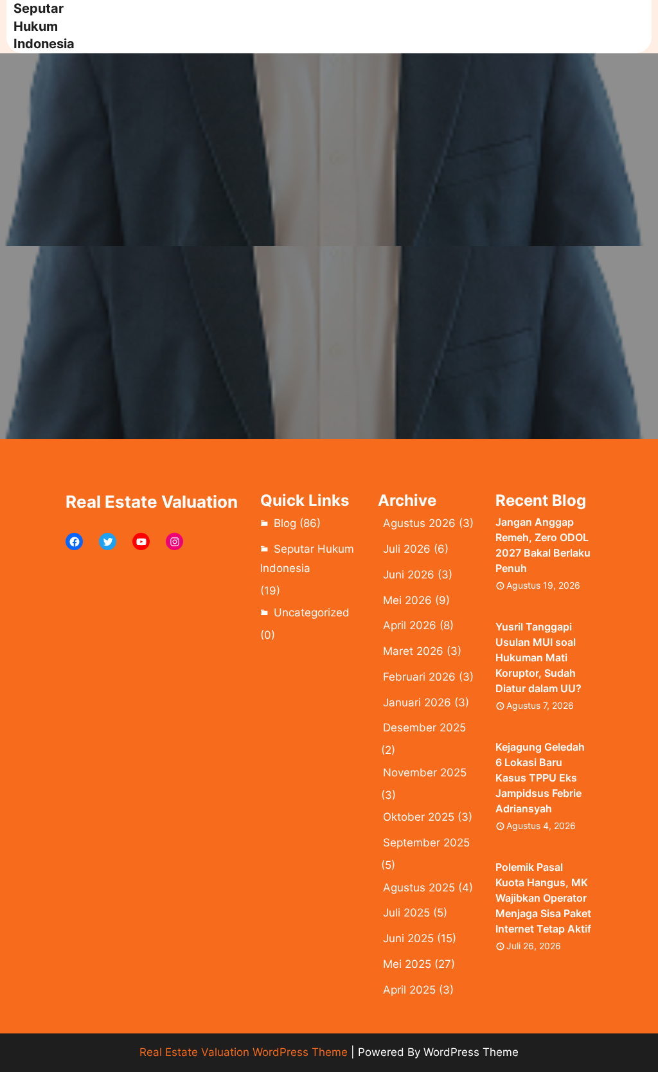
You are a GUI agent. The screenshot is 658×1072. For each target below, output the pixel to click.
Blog (285, 523)
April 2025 (409, 989)
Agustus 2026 (419, 523)
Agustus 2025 (419, 887)
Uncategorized (312, 612)
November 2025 (425, 772)
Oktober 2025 (418, 816)
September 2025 (426, 842)
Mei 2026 (407, 600)
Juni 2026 (408, 574)
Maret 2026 (413, 651)
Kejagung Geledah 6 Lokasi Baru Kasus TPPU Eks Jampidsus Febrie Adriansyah (540, 777)
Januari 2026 (417, 702)
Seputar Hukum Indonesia (44, 26)
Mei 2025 (407, 964)
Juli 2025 (406, 912)
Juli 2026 (407, 548)
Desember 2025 (424, 727)
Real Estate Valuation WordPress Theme (243, 1052)
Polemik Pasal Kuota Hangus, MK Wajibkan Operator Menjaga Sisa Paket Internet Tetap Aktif (543, 898)
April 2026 (409, 625)
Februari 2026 (419, 676)
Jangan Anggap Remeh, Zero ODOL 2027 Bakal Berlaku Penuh (543, 545)
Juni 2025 (408, 938)
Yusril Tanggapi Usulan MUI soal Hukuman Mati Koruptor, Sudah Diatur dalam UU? (538, 657)
